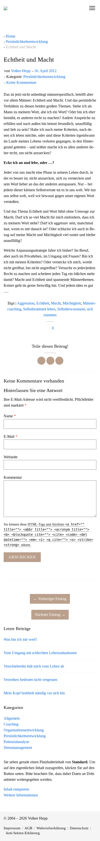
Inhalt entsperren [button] (16, 789)
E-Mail (10, 436)
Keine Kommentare (21, 82)
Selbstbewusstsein (71, 309)
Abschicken (22, 557)
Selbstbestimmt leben (39, 309)
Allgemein (12, 718)
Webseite (10, 457)
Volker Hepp (21, 71)
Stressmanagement (18, 747)
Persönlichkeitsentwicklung (44, 77)
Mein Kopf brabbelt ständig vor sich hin (34, 693)
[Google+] (59, 361)
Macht (56, 303)
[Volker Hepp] (6, 8)
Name (10, 416)
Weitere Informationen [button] (21, 795)
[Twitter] (50, 361)
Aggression (25, 303)
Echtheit (42, 303)
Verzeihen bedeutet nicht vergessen (30, 680)
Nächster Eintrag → (50, 614)
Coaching (11, 724)
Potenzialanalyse (16, 742)
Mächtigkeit (72, 303)
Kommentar (13, 477)
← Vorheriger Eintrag (50, 599)
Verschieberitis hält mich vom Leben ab (34, 666)
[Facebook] (41, 361)
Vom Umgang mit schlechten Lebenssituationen (40, 653)
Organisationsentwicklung (24, 730)
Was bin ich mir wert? (20, 639)
